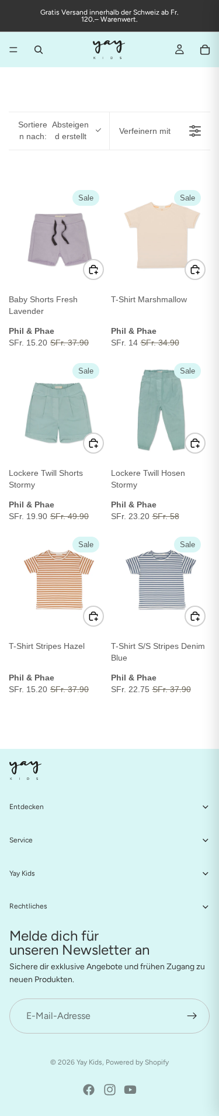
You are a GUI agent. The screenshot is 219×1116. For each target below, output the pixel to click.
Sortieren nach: (53, 130)
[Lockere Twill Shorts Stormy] (59, 408)
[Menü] (13, 49)
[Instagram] (110, 1090)
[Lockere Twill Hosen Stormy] (161, 408)
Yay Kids (89, 1062)
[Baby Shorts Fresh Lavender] (59, 235)
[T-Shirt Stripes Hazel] (59, 582)
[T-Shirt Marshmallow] (161, 235)
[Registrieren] (192, 1015)
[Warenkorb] (205, 50)
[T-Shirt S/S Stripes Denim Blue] (161, 582)
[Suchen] (38, 50)
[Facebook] (89, 1090)
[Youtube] (130, 1090)
